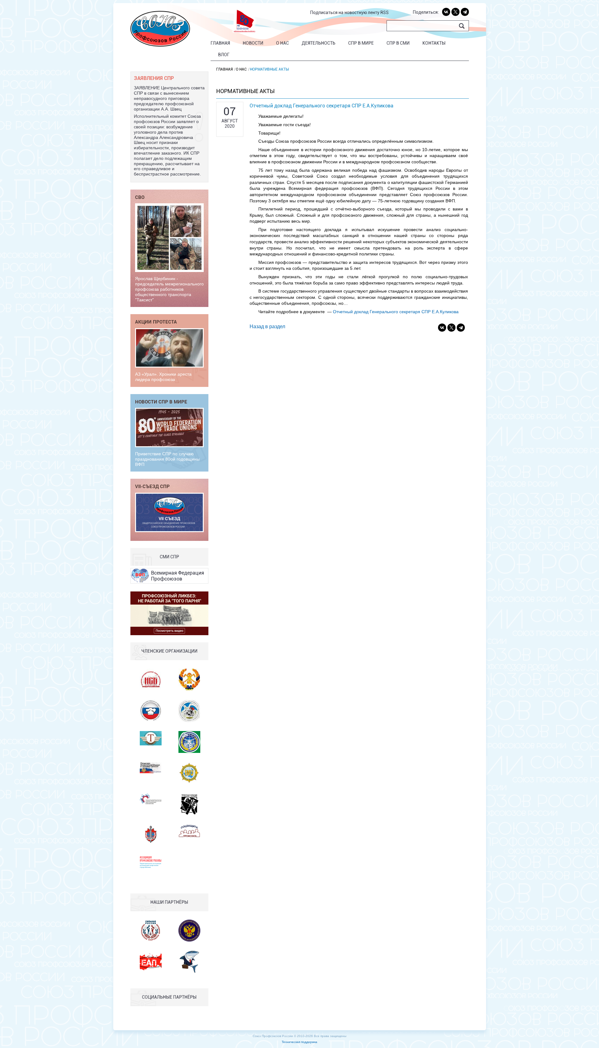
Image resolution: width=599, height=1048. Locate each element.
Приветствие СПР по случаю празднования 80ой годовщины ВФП (167, 459)
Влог (224, 54)
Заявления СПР (154, 78)
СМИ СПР (169, 556)
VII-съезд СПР (152, 486)
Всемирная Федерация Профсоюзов (177, 576)
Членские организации (169, 651)
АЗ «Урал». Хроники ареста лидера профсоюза (163, 377)
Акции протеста (156, 322)
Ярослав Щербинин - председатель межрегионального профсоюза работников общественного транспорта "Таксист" (169, 289)
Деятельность (318, 43)
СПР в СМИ (398, 43)
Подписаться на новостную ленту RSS (349, 12)
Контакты (434, 43)
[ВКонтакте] (446, 12)
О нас (282, 43)
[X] (455, 12)
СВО (139, 197)
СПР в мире (361, 43)
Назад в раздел (267, 326)
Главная (220, 43)
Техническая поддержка (299, 1042)
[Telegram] (465, 12)
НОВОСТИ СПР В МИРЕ (161, 401)
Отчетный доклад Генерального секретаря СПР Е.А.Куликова (396, 311)
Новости (253, 43)
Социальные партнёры (169, 997)
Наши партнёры (169, 902)
